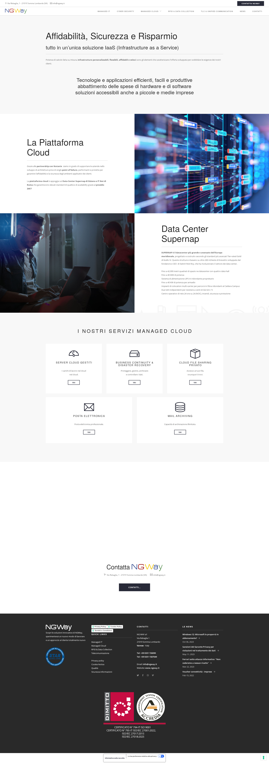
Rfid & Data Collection (181, 11)
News (242, 11)
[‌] (138, 675)
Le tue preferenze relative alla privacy (142, 756)
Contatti (257, 11)
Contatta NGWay (251, 3)
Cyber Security (125, 11)
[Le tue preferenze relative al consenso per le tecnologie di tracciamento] (264, 758)
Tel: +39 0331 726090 (146, 653)
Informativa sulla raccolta (115, 758)
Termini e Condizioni (103, 630)
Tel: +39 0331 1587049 (147, 656)
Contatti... (134, 587)
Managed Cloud (149, 11)
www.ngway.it (152, 668)
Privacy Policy (100, 627)
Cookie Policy (116, 627)
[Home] (16, 11)
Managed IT (104, 11)
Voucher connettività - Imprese (197, 671)
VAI (73, 382)
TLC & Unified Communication (217, 11)
